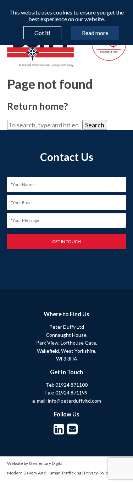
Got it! (42, 32)
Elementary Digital (46, 463)
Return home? (37, 106)
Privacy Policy (97, 473)
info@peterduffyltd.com (74, 401)
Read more (95, 32)
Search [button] (94, 125)
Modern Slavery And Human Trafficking (44, 473)
